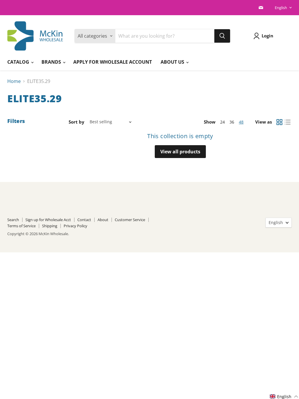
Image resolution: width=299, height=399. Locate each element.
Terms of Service (21, 225)
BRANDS (51, 62)
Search (13, 219)
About (103, 219)
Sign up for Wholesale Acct (48, 219)
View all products (180, 151)
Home (14, 81)
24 (222, 122)
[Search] (222, 36)
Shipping (49, 225)
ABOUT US (173, 62)
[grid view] (279, 122)
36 (232, 122)
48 (241, 122)
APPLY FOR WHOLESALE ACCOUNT (112, 62)
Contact (84, 219)
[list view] (288, 122)
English (281, 7)
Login (267, 36)
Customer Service (130, 219)
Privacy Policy (75, 225)
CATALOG (18, 62)
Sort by (76, 121)
